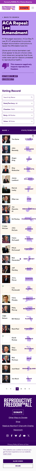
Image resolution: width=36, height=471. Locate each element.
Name (4, 130)
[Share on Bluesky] (16, 435)
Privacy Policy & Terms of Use (18, 444)
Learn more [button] (7, 454)
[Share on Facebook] (11, 435)
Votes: (5, 121)
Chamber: (7, 109)
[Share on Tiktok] (20, 435)
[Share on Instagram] (7, 435)
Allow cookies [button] (18, 461)
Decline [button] (18, 466)
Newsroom (18, 430)
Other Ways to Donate (18, 417)
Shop (18, 422)
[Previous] (6, 388)
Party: (5, 115)
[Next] (29, 388)
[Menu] (33, 8)
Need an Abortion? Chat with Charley (18, 426)
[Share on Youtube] (24, 435)
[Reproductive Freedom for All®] (8, 8)
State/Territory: (9, 103)
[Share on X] (28, 435)
